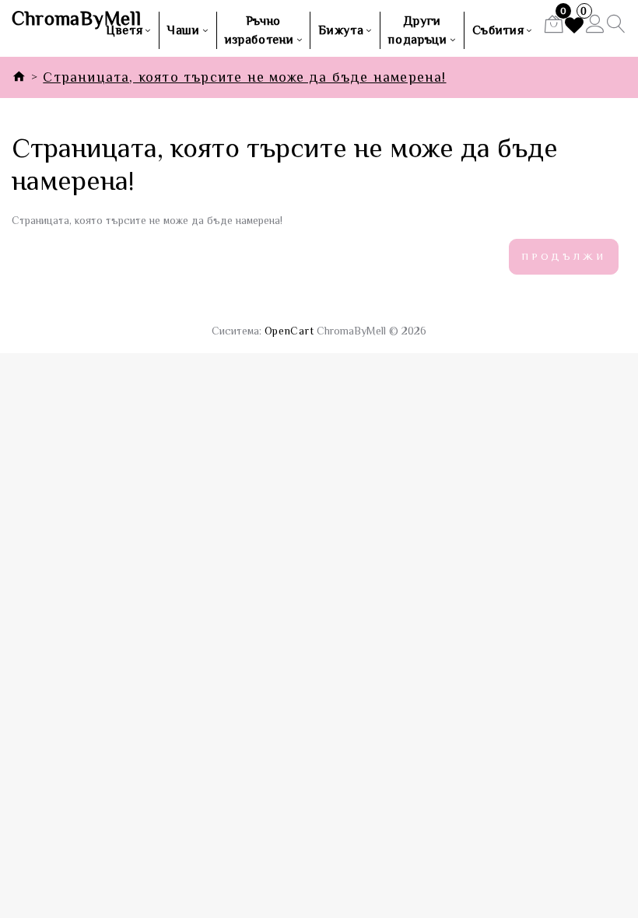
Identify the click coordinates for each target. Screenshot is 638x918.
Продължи (563, 256)
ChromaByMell (53, 19)
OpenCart (289, 330)
